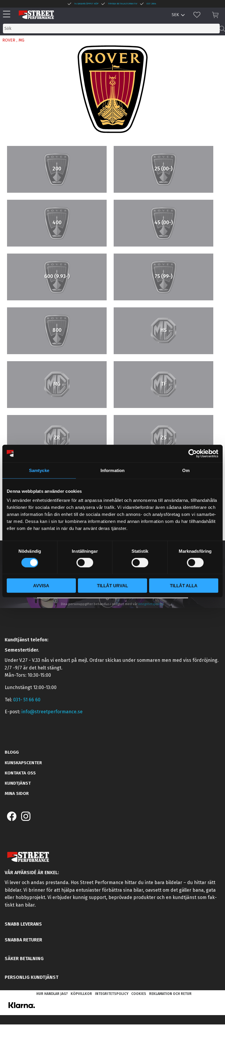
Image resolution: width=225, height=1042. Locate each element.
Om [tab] (186, 470)
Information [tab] (112, 470)
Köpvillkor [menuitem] (81, 994)
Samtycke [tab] (39, 470)
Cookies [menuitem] (138, 994)
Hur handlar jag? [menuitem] (52, 994)
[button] (8, 14)
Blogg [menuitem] (12, 752)
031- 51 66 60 (26, 699)
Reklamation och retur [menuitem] (170, 994)
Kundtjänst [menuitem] (18, 783)
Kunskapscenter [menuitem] (23, 762)
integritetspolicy (150, 604)
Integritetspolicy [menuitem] (111, 994)
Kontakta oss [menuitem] (20, 773)
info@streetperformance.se (52, 711)
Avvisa (41, 585)
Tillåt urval (112, 585)
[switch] (84, 562)
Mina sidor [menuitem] (17, 793)
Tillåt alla (183, 585)
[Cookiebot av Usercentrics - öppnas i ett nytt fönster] (192, 453)
